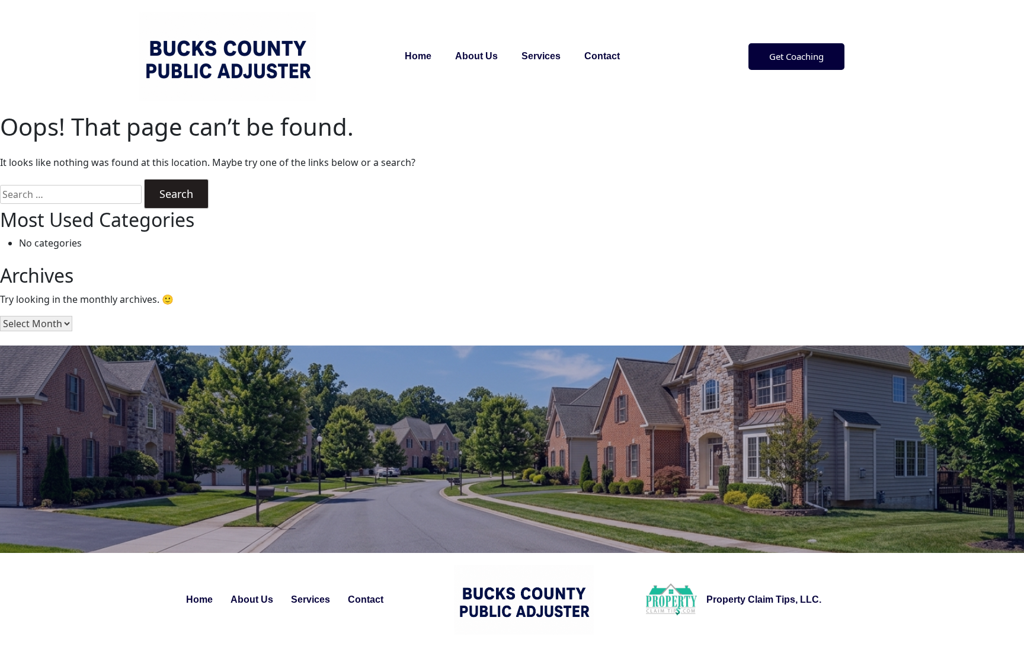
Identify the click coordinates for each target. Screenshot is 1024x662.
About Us (476, 56)
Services (541, 56)
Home (418, 56)
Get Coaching (796, 56)
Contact (602, 56)
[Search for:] (71, 194)
